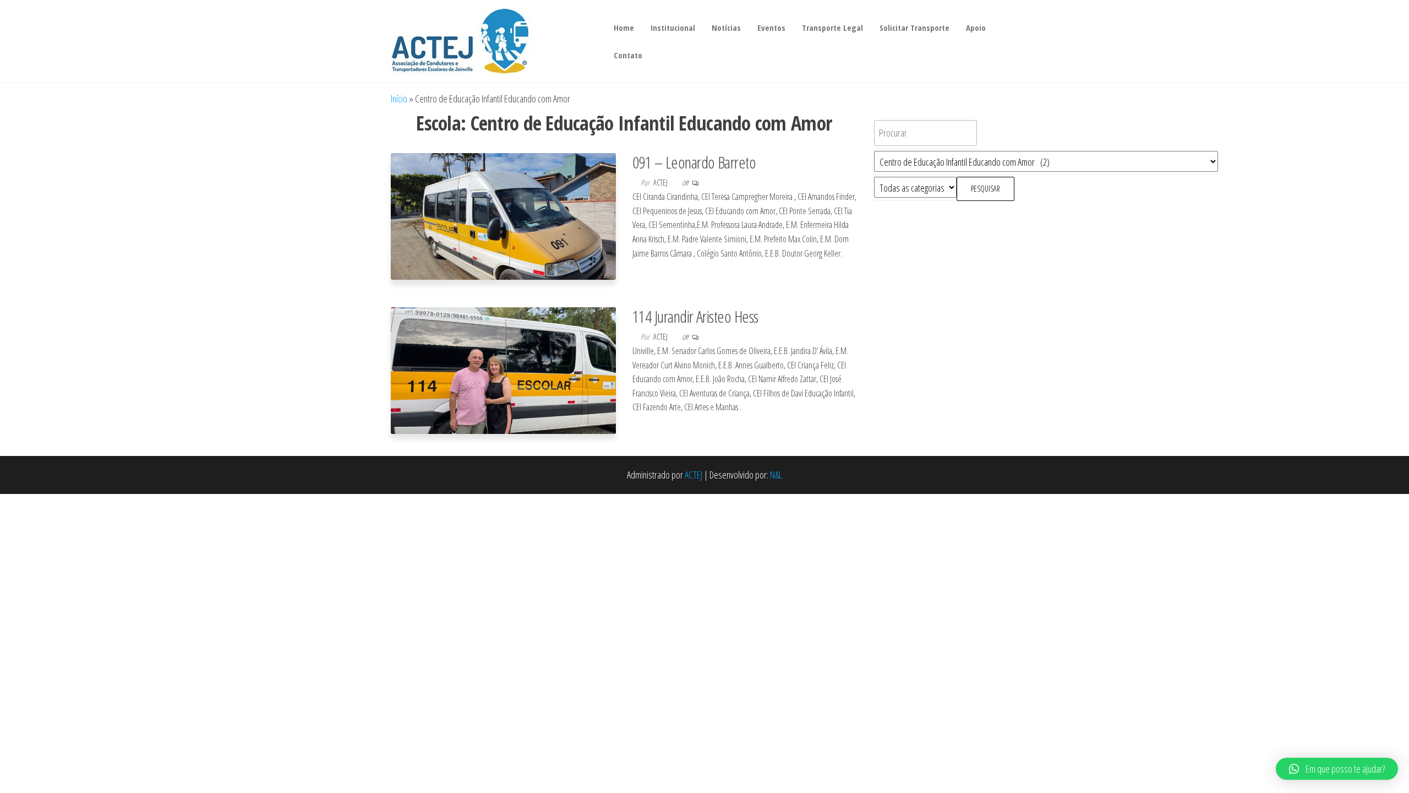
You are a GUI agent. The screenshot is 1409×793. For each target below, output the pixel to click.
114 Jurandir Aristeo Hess (695, 316)
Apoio (976, 27)
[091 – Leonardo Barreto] (503, 215)
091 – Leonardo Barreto (694, 162)
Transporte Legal (832, 27)
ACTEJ (693, 474)
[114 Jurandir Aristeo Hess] (503, 369)
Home (624, 27)
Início (399, 98)
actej (661, 182)
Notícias (726, 27)
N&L (776, 474)
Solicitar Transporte (914, 27)
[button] (1337, 769)
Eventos (771, 27)
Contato (628, 55)
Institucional (673, 27)
